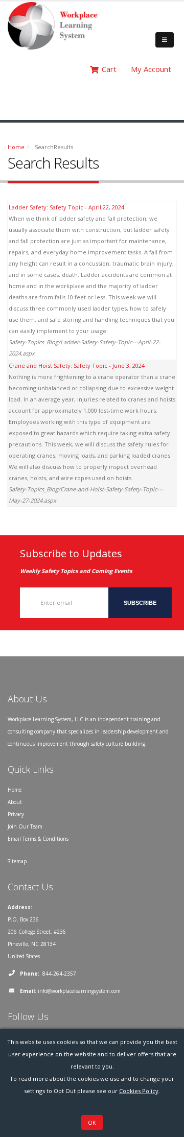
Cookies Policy (138, 1091)
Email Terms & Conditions (38, 838)
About (15, 802)
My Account (151, 69)
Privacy (16, 814)
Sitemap (17, 861)
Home (16, 147)
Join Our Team (25, 826)
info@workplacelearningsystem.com (79, 990)
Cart (109, 69)
